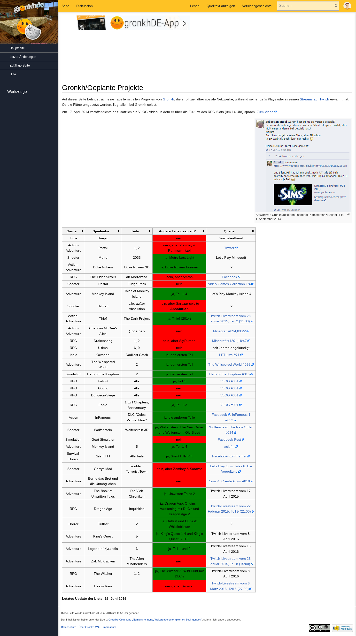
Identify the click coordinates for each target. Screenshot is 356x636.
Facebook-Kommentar (229, 456)
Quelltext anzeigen (221, 6)
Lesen (195, 6)
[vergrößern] (348, 214)
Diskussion (84, 6)
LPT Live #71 (229, 355)
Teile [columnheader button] (135, 231)
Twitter (229, 248)
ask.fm (229, 446)
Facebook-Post (229, 439)
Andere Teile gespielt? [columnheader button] (177, 231)
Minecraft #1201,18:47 (229, 341)
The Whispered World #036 (229, 364)
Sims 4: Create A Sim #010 (229, 481)
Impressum (109, 627)
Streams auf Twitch (314, 99)
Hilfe (13, 74)
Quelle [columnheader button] (229, 231)
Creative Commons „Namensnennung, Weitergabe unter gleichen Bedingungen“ (155, 619)
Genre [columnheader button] (72, 231)
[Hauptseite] (29, 24)
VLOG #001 (229, 381)
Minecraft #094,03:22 (229, 331)
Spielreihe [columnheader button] (101, 231)
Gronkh (168, 99)
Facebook (229, 277)
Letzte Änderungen (23, 57)
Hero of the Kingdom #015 (229, 374)
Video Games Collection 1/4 (229, 284)
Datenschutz (68, 627)
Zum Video (265, 112)
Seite (65, 6)
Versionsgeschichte (257, 6)
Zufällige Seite (20, 65)
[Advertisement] (281, 49)
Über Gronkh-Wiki (89, 627)
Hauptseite (17, 48)
